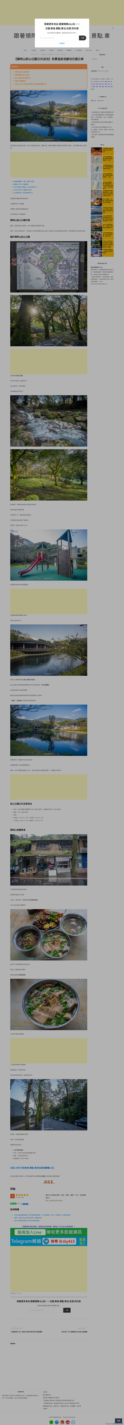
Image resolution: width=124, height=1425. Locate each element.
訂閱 (82, 38)
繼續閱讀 (62, 43)
